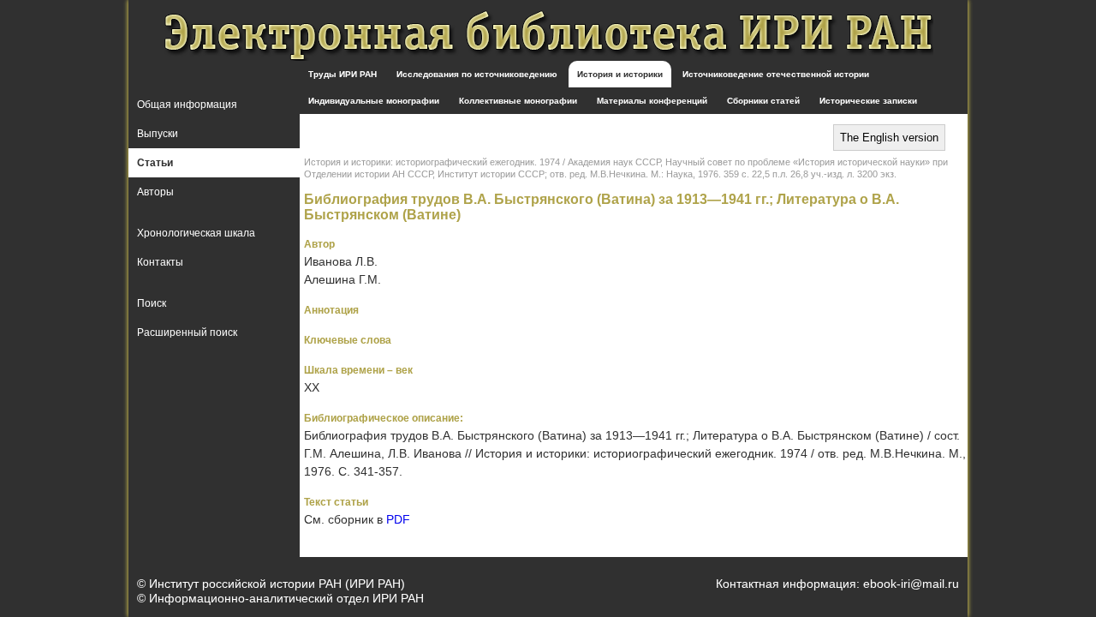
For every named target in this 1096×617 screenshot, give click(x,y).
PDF (398, 519)
